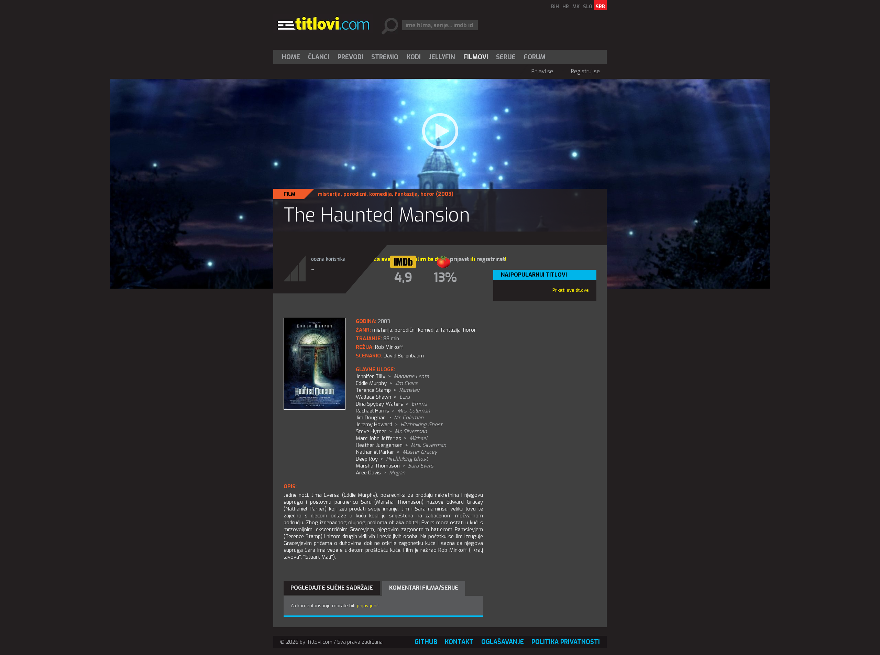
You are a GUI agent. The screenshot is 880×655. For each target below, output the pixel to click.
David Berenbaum (404, 355)
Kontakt (459, 642)
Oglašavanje (502, 642)
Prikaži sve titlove (570, 290)
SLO (587, 6)
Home (291, 57)
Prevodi (350, 57)
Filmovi (475, 57)
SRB (600, 6)
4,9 (403, 277)
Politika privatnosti (565, 642)
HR (565, 6)
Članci (318, 57)
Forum (535, 57)
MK (576, 6)
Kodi (414, 57)
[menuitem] (292, 57)
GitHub (426, 642)
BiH (555, 6)
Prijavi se (542, 71)
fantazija (406, 194)
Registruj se (585, 71)
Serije (506, 57)
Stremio (384, 57)
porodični (354, 194)
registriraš (490, 259)
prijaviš (459, 259)
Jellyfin (442, 57)
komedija (380, 194)
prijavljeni (367, 606)
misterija (329, 194)
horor (427, 194)
